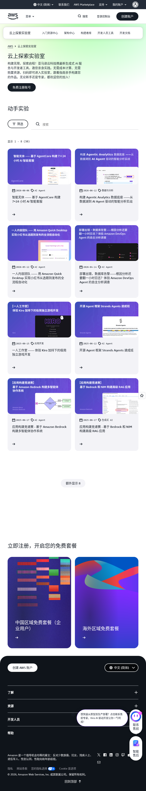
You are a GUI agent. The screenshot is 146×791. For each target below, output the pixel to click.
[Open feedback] (141, 395)
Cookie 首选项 (67, 768)
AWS (10, 46)
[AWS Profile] (135, 5)
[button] (127, 16)
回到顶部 (71, 781)
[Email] (98, 763)
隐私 (10, 768)
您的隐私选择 (39, 768)
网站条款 (22, 768)
